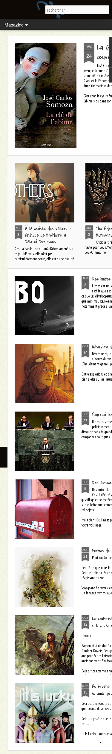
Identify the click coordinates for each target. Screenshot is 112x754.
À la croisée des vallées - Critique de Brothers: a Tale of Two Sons (48, 235)
